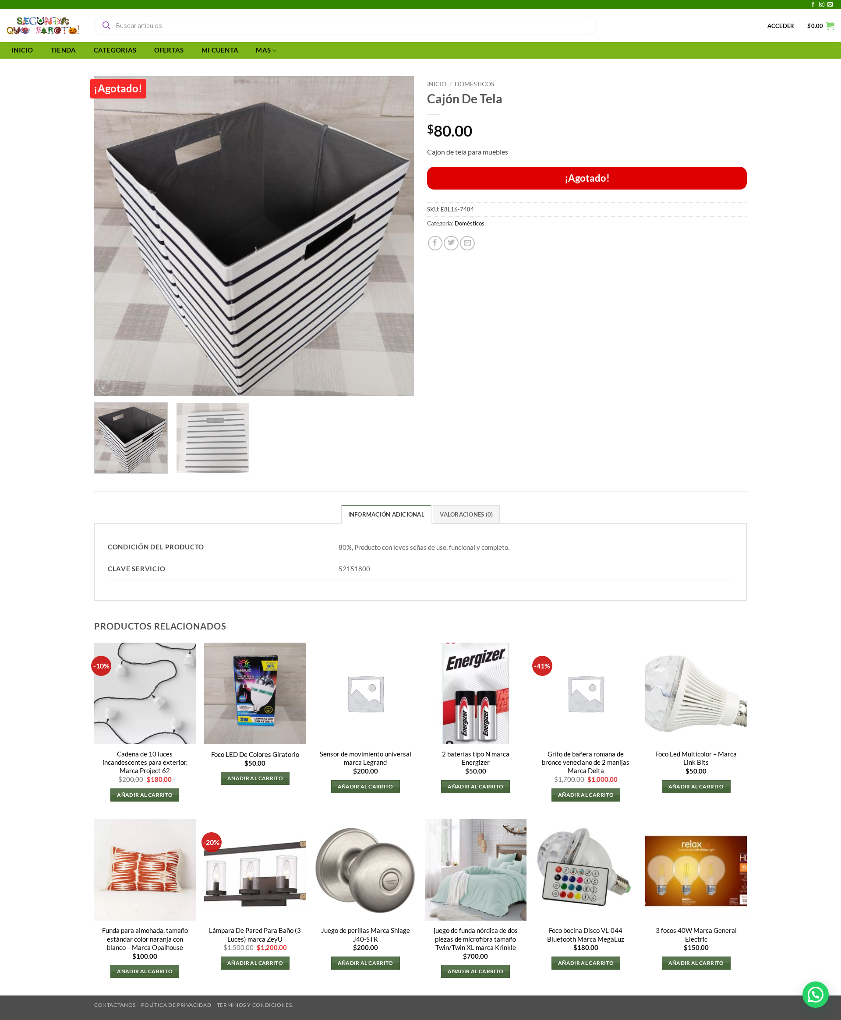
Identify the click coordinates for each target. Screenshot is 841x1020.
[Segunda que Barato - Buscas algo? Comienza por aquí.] (43, 26)
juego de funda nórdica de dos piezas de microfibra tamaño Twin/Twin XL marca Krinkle (476, 939)
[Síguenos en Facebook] (813, 5)
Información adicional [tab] (386, 514)
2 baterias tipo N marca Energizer (475, 758)
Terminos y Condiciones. (255, 1005)
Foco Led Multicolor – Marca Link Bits (696, 758)
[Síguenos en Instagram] (821, 5)
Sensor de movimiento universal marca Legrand (365, 758)
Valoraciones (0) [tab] (466, 514)
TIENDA (63, 50)
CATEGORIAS (115, 50)
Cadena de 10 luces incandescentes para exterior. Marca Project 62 (144, 762)
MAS (263, 50)
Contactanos (115, 1005)
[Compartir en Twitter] (451, 243)
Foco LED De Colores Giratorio (255, 754)
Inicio (436, 84)
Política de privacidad (176, 1005)
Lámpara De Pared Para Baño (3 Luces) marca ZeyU (255, 935)
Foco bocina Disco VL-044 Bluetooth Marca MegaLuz (585, 935)
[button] (781, 26)
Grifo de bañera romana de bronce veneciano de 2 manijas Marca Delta (585, 762)
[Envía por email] (467, 243)
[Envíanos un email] (830, 5)
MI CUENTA (220, 50)
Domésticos (474, 84)
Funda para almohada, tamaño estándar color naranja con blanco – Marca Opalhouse (145, 939)
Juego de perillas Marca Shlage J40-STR (365, 935)
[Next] (396, 236)
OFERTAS (169, 50)
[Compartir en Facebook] (435, 243)
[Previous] (112, 236)
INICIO (22, 50)
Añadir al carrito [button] (145, 794)
